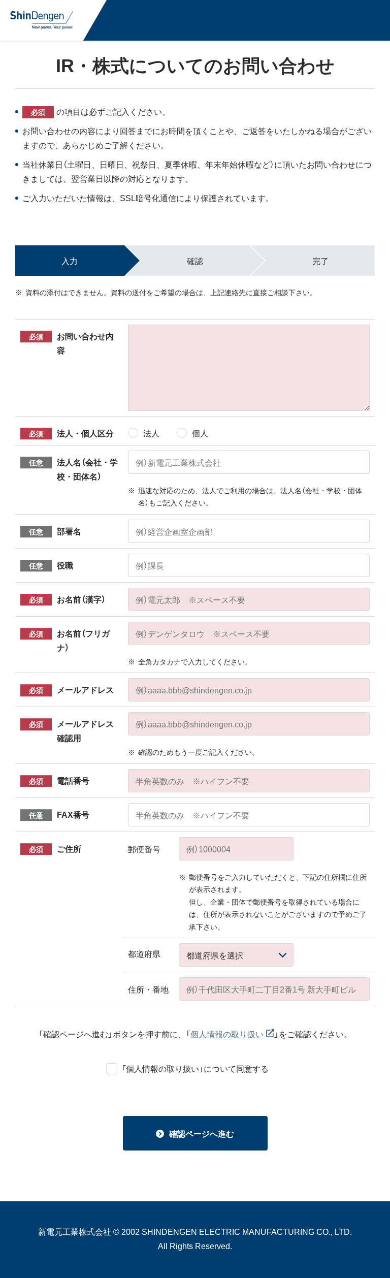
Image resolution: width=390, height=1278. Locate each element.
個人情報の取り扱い (227, 1034)
